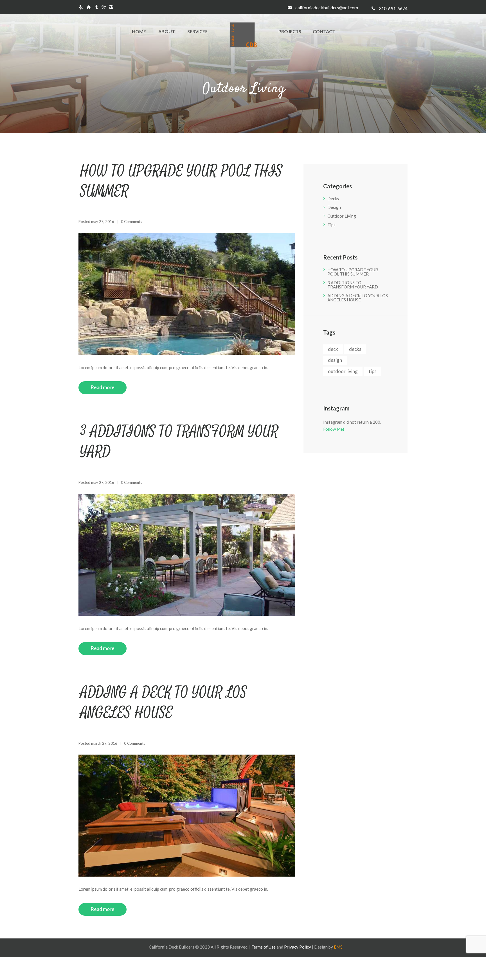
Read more (102, 387)
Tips (331, 224)
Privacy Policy (297, 946)
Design (334, 207)
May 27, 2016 (102, 221)
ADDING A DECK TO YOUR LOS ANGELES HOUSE (357, 297)
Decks (333, 198)
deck (333, 349)
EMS (338, 946)
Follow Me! (333, 429)
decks (355, 349)
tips (373, 371)
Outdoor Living (341, 215)
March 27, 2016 (104, 743)
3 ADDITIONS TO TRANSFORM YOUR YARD (352, 284)
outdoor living (343, 371)
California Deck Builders (171, 946)
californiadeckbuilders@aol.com (326, 7)
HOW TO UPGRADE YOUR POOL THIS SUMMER (352, 271)
